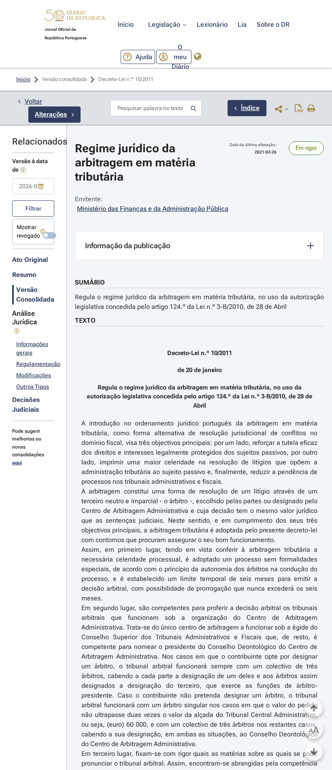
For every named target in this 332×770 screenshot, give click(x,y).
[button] (75, 16)
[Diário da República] (75, 17)
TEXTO (85, 320)
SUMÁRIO (90, 282)
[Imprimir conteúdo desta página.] (311, 109)
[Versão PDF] (299, 109)
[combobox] (33, 186)
